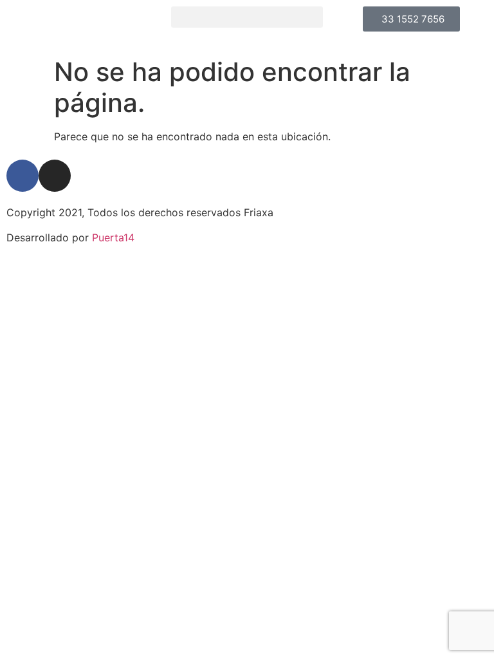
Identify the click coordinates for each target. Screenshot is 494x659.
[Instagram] (55, 176)
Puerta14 (113, 237)
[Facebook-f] (22, 176)
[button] (247, 17)
